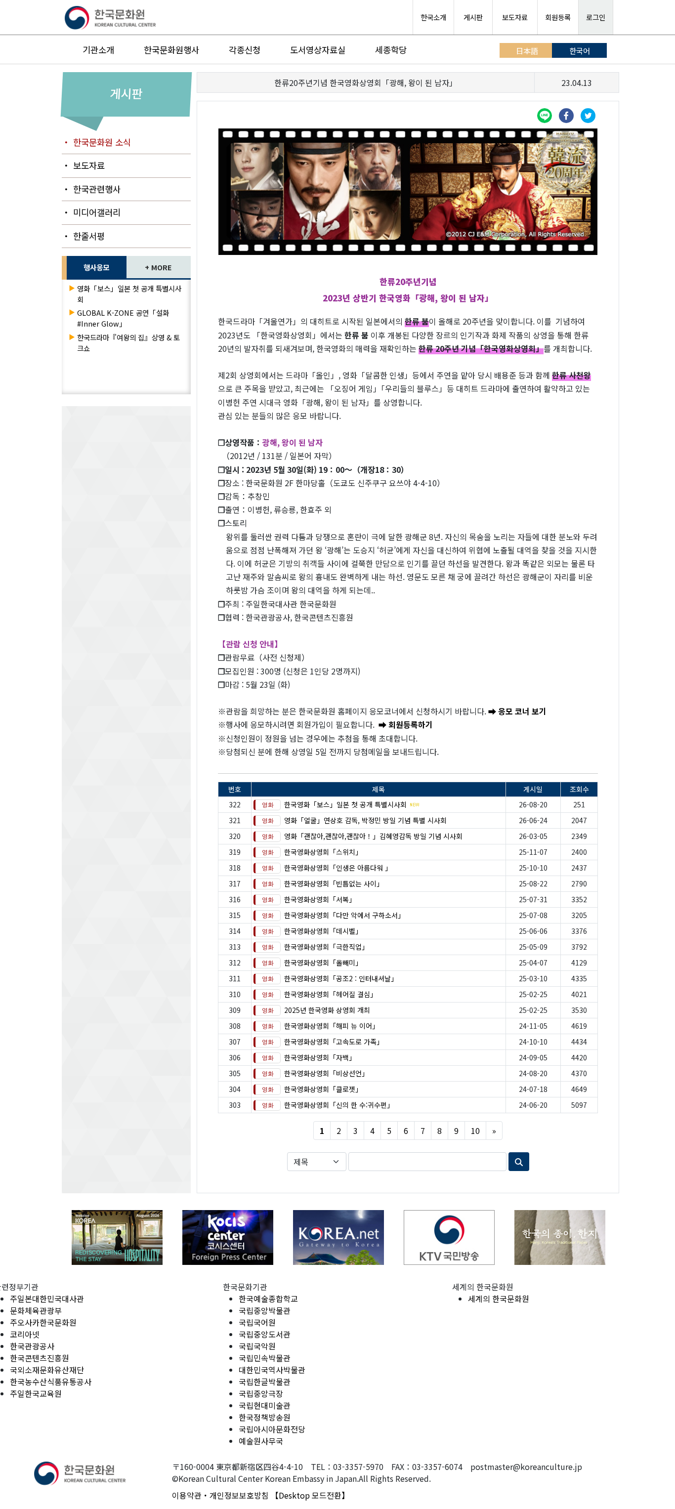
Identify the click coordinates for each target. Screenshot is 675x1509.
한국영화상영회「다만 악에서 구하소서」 (344, 915)
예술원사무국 (261, 1441)
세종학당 (391, 49)
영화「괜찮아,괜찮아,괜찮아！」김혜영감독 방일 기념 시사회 (373, 836)
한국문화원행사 (171, 49)
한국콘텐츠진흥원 (39, 1358)
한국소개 (433, 17)
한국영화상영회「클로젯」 (323, 1089)
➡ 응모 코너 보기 (517, 711)
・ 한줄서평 (83, 236)
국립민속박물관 (265, 1358)
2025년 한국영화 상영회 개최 (327, 1010)
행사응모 (96, 267)
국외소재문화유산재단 (47, 1370)
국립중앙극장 (261, 1393)
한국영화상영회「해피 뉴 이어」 (331, 1026)
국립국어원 (257, 1322)
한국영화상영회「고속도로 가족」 (333, 1042)
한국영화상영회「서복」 (320, 899)
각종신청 (244, 49)
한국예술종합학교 (268, 1298)
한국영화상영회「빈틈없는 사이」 (333, 883)
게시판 (473, 17)
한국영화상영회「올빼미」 (323, 962)
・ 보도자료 (83, 165)
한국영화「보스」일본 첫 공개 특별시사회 (345, 804)
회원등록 (558, 17)
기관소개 (98, 49)
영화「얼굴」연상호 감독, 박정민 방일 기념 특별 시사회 (365, 820)
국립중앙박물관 (265, 1310)
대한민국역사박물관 (272, 1370)
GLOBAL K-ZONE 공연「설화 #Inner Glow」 (123, 318)
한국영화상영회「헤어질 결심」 (330, 994)
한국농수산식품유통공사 (50, 1381)
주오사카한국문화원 (43, 1322)
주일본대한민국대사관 (47, 1298)
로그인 (595, 17)
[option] (117, 1237)
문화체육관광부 (36, 1310)
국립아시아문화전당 (272, 1429)
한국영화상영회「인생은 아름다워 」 (338, 868)
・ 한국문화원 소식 (96, 142)
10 (475, 1130)
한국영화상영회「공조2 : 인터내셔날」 (341, 978)
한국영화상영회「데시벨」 (323, 931)
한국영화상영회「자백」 (320, 1057)
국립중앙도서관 (265, 1334)
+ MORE (158, 267)
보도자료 (515, 17)
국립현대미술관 (265, 1405)
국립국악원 (257, 1346)
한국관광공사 (32, 1346)
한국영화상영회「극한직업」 (326, 947)
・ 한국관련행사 (91, 189)
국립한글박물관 (265, 1381)
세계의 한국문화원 (498, 1298)
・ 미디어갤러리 (91, 212)
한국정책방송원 (265, 1417)
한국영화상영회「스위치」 (323, 852)
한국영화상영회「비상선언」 (326, 1073)
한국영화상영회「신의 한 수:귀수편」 (339, 1105)
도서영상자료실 (317, 49)
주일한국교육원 (36, 1393)
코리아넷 (25, 1334)
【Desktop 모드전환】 (310, 1495)
